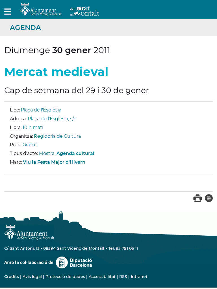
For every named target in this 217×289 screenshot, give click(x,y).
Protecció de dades (65, 276)
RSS (123, 276)
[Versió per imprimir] (197, 200)
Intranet (139, 276)
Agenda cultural (75, 153)
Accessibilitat (102, 276)
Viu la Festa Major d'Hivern (54, 162)
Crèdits (11, 276)
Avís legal (32, 276)
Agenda (25, 27)
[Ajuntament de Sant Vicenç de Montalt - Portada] (59, 12)
